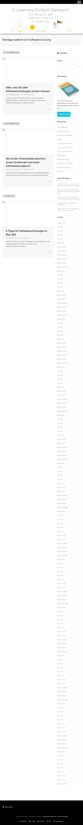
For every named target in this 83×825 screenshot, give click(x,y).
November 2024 (62, 307)
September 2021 (62, 459)
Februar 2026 (61, 247)
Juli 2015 (60, 756)
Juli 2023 (60, 371)
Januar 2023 (61, 395)
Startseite (63, 53)
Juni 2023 (60, 375)
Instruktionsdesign (63, 159)
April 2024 (60, 335)
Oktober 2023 (61, 359)
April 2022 (60, 431)
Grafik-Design (61, 155)
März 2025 (60, 291)
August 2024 (61, 319)
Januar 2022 (61, 443)
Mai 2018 (60, 620)
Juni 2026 (60, 231)
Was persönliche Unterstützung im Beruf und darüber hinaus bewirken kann (68, 191)
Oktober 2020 (61, 503)
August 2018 (61, 608)
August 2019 (61, 560)
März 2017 (60, 676)
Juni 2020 (60, 519)
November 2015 (62, 740)
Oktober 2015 (61, 744)
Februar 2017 (61, 680)
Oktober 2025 (61, 263)
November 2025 (62, 259)
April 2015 (60, 768)
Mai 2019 (60, 572)
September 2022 (62, 411)
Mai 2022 (60, 427)
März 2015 (60, 772)
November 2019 (62, 547)
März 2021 (60, 483)
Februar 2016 (61, 728)
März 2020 (60, 531)
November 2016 (62, 692)
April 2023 (60, 383)
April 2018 (60, 624)
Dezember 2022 (62, 399)
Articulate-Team (14, 94)
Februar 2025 (61, 295)
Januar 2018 (61, 636)
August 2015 (61, 752)
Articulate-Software (63, 131)
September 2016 (62, 700)
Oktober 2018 (61, 600)
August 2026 (61, 223)
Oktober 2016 (61, 696)
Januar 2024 (61, 347)
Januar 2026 (61, 251)
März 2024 (60, 339)
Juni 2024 (60, 327)
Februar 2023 (61, 391)
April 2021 (60, 479)
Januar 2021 (61, 491)
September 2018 (62, 604)
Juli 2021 (60, 467)
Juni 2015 (60, 760)
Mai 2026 (60, 235)
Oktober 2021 (61, 455)
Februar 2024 (61, 343)
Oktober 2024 (61, 311)
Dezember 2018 (62, 592)
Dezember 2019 (62, 543)
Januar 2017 (61, 684)
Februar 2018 (61, 632)
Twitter (33, 821)
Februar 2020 (61, 535)
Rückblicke (60, 171)
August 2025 (61, 271)
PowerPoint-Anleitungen (65, 163)
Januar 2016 (61, 732)
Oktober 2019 (61, 551)
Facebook (24, 821)
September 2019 (62, 555)
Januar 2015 (61, 780)
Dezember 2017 (62, 640)
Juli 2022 (60, 419)
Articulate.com (59, 821)
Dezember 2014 (62, 784)
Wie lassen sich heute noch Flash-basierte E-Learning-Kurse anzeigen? (68, 185)
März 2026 (60, 243)
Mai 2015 (60, 764)
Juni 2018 (60, 616)
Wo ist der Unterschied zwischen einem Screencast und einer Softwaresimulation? (25, 162)
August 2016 (61, 704)
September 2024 (62, 315)
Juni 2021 (60, 471)
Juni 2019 (60, 568)
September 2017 (62, 652)
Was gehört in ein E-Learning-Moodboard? (66, 204)
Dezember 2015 (62, 736)
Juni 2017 (60, 664)
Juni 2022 (60, 423)
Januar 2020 (61, 539)
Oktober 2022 (61, 407)
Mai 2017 (60, 668)
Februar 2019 (61, 584)
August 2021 (61, 463)
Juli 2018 (60, 612)
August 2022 (61, 415)
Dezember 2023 (62, 351)
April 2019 (60, 576)
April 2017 (60, 672)
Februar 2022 (61, 439)
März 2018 (60, 628)
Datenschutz (53, 816)
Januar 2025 (61, 299)
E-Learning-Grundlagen (64, 151)
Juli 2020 (60, 515)
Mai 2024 (60, 331)
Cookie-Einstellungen (62, 816)
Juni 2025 (60, 279)
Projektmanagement (63, 167)
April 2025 (60, 287)
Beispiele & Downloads (64, 135)
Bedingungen (46, 816)
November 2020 (62, 499)
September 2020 (62, 507)
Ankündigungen (62, 127)
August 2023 (61, 367)
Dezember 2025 (62, 255)
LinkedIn (42, 821)
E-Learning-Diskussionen (65, 147)
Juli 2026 (60, 227)
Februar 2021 (61, 487)
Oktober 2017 (61, 648)
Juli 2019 (60, 564)
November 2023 (62, 355)
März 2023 (60, 387)
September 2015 (62, 748)
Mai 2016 (60, 716)
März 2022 (60, 435)
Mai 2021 (60, 475)
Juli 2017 (60, 660)
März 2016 (60, 724)
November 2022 (62, 403)
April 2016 (60, 720)
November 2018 (62, 596)
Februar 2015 (61, 776)
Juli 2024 (60, 323)
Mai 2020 (60, 523)
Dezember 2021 (62, 447)
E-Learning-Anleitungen (64, 143)
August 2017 (61, 656)
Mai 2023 (60, 379)
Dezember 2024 (62, 303)
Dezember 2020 (62, 495)
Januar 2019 (61, 588)
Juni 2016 (60, 712)
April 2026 (60, 239)
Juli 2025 (60, 275)
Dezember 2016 (62, 688)
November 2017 (62, 644)
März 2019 (60, 580)
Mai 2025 (60, 283)
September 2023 (62, 363)
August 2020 (61, 511)
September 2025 (62, 267)
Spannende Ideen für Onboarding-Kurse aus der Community (68, 209)
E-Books (59, 139)
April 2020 (60, 527)
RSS (50, 821)
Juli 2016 (60, 708)
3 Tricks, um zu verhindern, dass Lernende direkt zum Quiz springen (68, 198)
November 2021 (62, 451)
